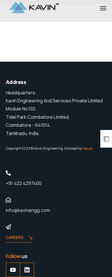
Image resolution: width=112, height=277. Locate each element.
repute (87, 148)
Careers (15, 237)
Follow (14, 256)
